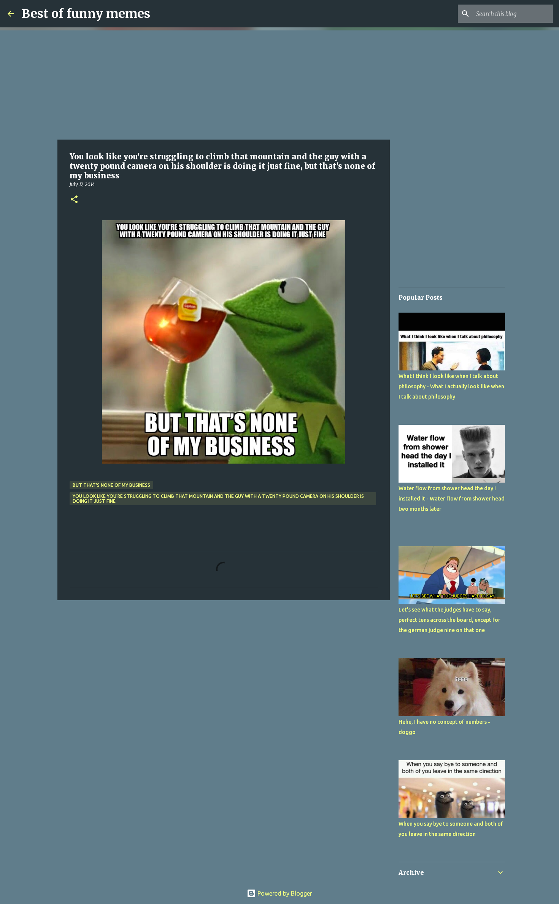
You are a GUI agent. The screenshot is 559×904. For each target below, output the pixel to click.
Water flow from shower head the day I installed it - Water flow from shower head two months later (452, 498)
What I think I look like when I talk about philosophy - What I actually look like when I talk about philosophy (451, 386)
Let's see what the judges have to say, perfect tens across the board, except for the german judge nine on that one (449, 620)
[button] (74, 200)
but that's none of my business (111, 485)
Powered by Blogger (284, 893)
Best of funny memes (85, 13)
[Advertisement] (223, 83)
